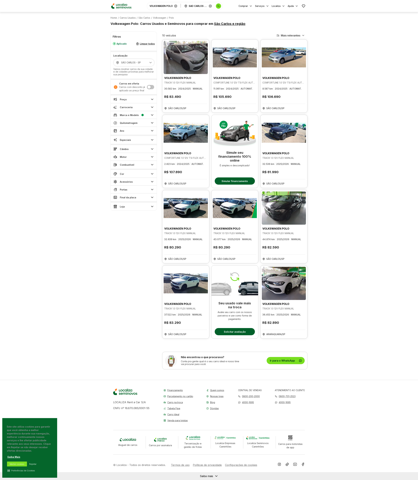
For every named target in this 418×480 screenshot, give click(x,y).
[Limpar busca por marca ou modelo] (175, 6)
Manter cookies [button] (17, 464)
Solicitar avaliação (235, 331)
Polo (171, 18)
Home (114, 18)
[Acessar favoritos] (303, 6)
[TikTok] (287, 465)
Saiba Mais (13, 456)
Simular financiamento (235, 181)
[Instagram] (279, 465)
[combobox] (161, 6)
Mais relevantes (290, 35)
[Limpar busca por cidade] (210, 6)
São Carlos (144, 18)
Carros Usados (128, 18)
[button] (246, 402)
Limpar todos (147, 43)
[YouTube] (295, 465)
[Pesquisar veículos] (218, 6)
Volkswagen (159, 18)
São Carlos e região (229, 24)
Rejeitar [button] (32, 464)
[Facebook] (303, 465)
